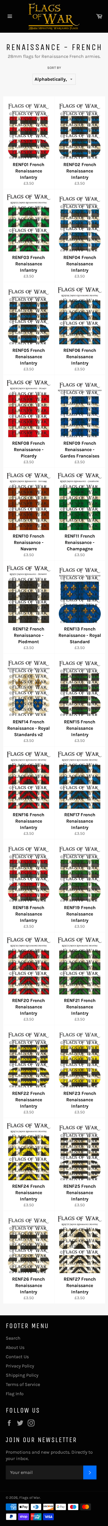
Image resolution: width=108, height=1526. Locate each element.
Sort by (54, 68)
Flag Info (15, 1393)
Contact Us (17, 1356)
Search (13, 1338)
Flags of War (29, 1497)
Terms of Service (23, 1384)
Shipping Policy (22, 1375)
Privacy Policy (20, 1366)
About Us (15, 1347)
